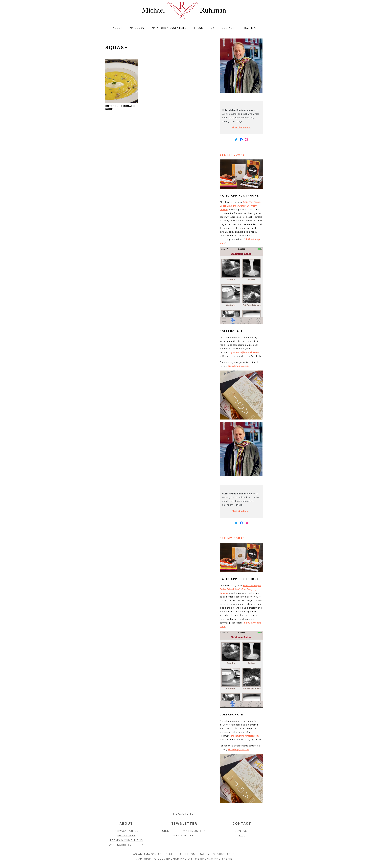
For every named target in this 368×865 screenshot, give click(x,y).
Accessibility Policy (126, 844)
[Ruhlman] (184, 19)
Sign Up (168, 831)
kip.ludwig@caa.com (238, 366)
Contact (242, 831)
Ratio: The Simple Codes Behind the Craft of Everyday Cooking (240, 206)
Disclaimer (126, 835)
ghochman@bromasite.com (245, 352)
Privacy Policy (126, 831)
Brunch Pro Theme (216, 858)
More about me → (241, 127)
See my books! (233, 154)
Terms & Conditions (126, 840)
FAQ (242, 835)
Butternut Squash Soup (120, 107)
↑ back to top (184, 813)
